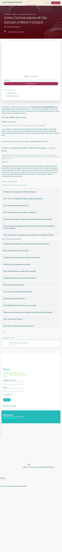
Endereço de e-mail (9, 380)
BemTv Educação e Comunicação (18, 343)
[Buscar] (42, 3)
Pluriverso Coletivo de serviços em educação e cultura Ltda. (31, 466)
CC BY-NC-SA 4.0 (7, 470)
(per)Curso (7, 14)
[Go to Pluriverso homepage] (12, 2)
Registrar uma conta (9, 419)
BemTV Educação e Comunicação (26, 170)
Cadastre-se (56, 2)
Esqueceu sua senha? (9, 406)
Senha (5, 387)
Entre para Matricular (31, 83)
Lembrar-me (8, 394)
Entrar (47, 2)
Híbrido (14, 14)
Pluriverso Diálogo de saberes (13, 464)
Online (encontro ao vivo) (26, 14)
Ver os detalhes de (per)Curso (12, 27)
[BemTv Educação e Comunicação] (6, 343)
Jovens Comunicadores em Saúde (39, 166)
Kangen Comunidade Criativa (38, 486)
